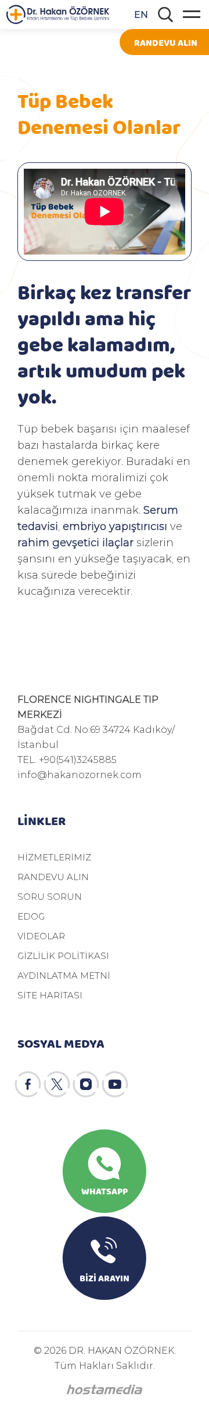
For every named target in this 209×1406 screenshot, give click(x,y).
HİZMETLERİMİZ (54, 857)
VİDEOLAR (41, 936)
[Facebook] (27, 1084)
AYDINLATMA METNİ (63, 975)
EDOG (31, 916)
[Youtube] (114, 1084)
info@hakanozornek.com (79, 774)
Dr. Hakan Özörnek (59, 14)
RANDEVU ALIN (165, 42)
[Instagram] (85, 1084)
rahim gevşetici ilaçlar (75, 542)
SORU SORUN (49, 896)
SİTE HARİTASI (49, 995)
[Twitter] (56, 1084)
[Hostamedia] (104, 1389)
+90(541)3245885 (78, 759)
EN (141, 14)
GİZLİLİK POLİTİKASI (63, 955)
